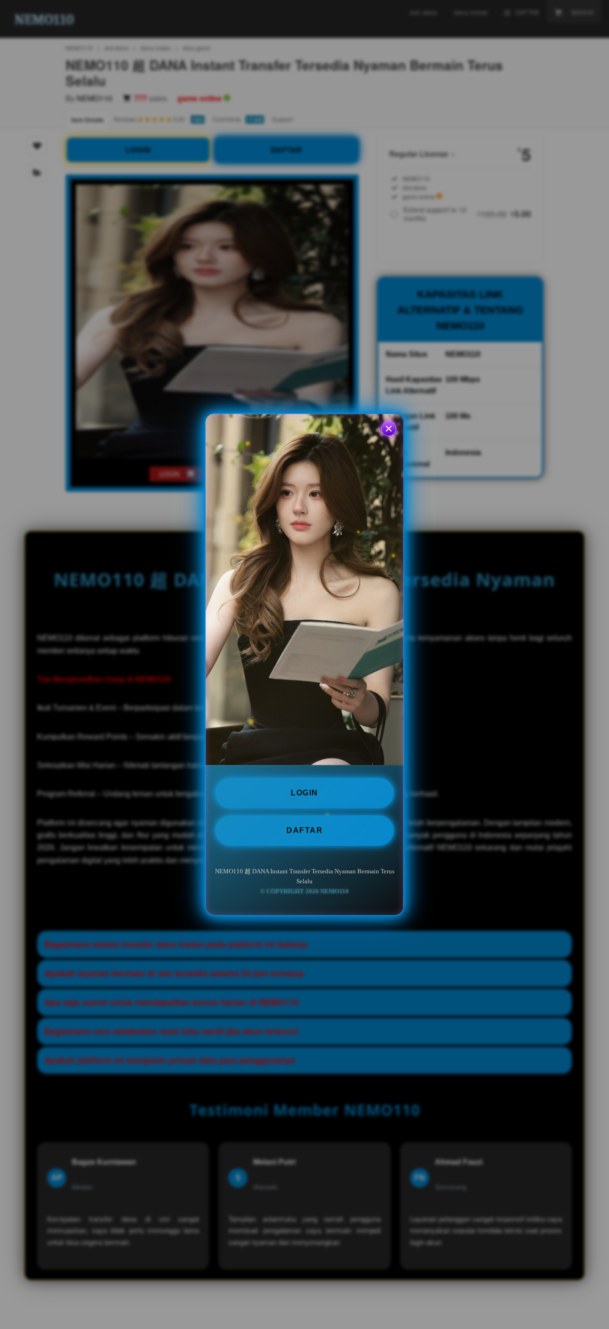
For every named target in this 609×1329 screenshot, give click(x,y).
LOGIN (304, 792)
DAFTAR (304, 830)
